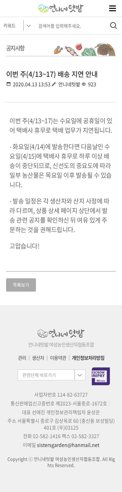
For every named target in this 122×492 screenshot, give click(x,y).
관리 (22, 357)
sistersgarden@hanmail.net (68, 444)
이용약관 (58, 357)
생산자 (38, 357)
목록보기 (21, 284)
